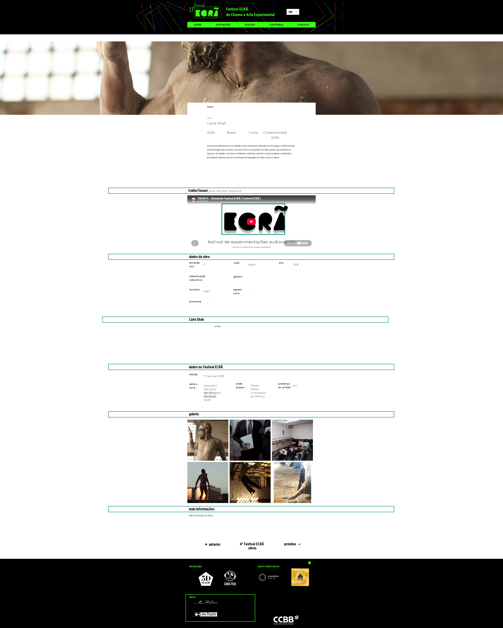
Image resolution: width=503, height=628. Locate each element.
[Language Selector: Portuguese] (293, 12)
